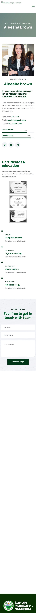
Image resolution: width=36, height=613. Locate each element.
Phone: (5, 123)
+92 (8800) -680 (15, 123)
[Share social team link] (4, 145)
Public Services (15, 23)
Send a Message (18, 362)
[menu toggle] (33, 6)
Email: (4, 120)
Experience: (7, 117)
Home (6, 23)
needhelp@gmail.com (16, 120)
